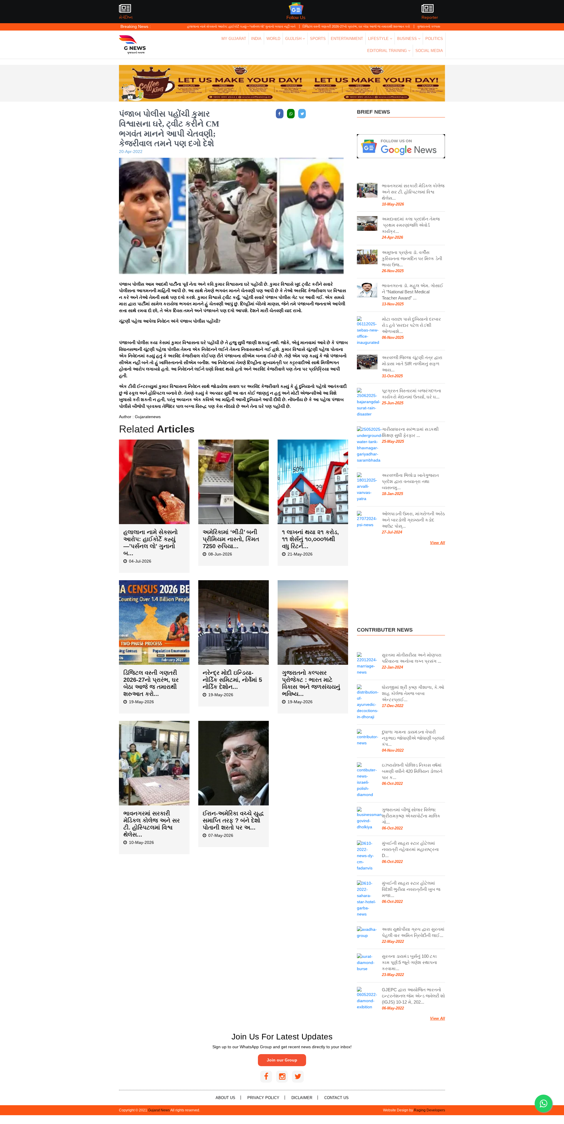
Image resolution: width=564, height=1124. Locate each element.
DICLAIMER (301, 1098)
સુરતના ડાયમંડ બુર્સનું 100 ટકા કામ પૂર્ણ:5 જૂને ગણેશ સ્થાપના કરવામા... (409, 962)
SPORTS (318, 38)
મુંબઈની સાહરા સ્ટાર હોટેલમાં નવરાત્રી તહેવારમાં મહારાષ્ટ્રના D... (410, 849)
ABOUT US (225, 1098)
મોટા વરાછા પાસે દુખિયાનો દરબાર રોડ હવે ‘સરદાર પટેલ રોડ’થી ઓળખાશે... (411, 325)
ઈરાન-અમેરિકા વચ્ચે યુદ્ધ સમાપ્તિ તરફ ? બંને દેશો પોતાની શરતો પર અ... (233, 820)
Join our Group (282, 1060)
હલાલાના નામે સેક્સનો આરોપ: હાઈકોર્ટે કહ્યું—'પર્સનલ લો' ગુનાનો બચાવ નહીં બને (203, 26)
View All (437, 543)
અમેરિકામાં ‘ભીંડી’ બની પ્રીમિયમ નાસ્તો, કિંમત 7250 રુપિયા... (231, 539)
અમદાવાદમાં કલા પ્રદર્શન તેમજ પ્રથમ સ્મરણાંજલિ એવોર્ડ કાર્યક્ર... (411, 225)
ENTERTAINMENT (347, 38)
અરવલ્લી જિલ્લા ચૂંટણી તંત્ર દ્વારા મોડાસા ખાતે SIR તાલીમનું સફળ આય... (412, 363)
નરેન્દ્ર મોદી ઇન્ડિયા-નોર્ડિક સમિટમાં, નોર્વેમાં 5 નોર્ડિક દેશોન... (232, 679)
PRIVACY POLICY (263, 1098)
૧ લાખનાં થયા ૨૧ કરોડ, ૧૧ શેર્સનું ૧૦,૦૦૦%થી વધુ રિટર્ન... (310, 539)
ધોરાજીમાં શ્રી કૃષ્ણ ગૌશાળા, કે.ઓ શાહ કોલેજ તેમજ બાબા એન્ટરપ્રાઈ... (413, 693)
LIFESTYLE (379, 38)
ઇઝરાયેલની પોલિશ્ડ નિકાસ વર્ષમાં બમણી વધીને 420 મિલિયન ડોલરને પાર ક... (412, 771)
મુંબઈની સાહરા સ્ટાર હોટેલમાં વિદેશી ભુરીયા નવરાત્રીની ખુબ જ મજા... (411, 889)
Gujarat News (159, 1110)
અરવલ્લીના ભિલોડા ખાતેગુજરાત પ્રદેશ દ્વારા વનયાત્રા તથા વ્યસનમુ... (410, 481)
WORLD (273, 38)
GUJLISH (294, 38)
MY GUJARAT (233, 38)
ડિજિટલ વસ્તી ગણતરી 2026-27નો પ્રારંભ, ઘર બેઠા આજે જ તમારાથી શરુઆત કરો (318, 26)
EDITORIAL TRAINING (387, 50)
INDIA (256, 38)
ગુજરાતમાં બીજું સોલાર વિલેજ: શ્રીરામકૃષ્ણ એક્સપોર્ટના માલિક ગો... (411, 816)
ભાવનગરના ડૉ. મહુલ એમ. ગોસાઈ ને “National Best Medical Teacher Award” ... (412, 291)
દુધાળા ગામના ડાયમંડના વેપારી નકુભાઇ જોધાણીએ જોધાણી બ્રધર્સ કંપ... (413, 738)
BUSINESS (407, 38)
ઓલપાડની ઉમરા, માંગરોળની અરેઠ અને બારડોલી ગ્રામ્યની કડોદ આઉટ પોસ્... (413, 520)
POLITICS (434, 38)
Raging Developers (429, 1110)
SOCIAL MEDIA (429, 50)
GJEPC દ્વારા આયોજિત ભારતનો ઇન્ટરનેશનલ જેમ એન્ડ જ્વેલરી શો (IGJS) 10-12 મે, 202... (413, 995)
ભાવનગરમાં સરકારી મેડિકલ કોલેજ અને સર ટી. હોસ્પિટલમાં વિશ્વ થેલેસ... (413, 192)
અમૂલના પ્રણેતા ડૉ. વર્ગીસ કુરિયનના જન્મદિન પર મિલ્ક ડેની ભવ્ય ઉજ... (412, 258)
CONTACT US (336, 1098)
